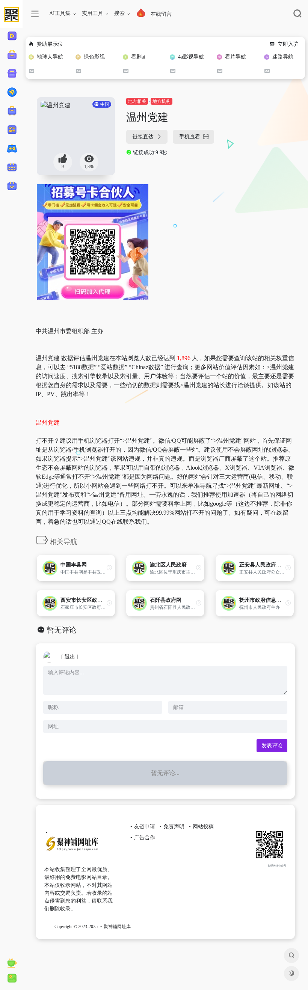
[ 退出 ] (70, 656)
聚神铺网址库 (117, 926)
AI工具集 (60, 13)
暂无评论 (62, 630)
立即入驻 (288, 44)
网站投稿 (203, 826)
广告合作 (144, 837)
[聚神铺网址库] (80, 846)
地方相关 (137, 101)
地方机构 (161, 101)
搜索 (119, 13)
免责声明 (173, 826)
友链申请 (144, 826)
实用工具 (92, 13)
